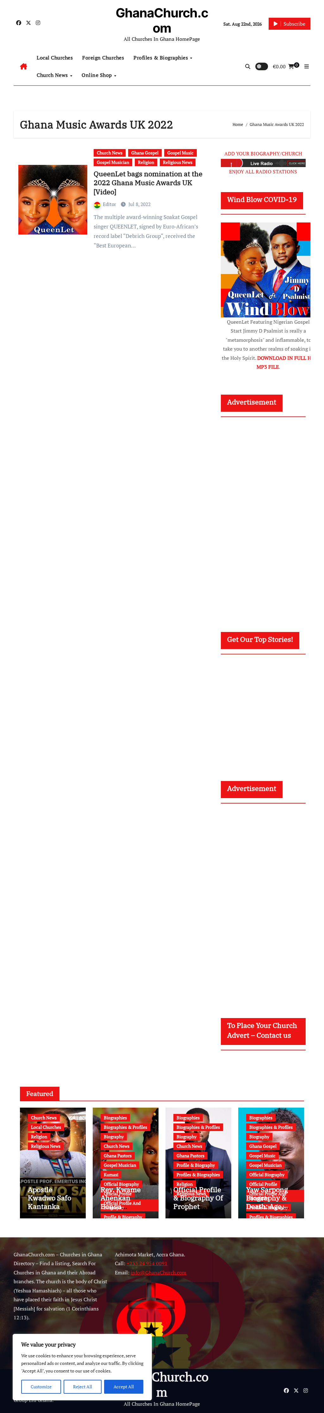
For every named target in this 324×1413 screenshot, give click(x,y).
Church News (53, 75)
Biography (114, 1137)
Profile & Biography (123, 1217)
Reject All (82, 1387)
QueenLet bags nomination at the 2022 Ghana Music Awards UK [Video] (148, 182)
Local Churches (55, 57)
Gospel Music (180, 153)
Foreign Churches (103, 57)
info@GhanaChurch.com (158, 1272)
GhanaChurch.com (162, 20)
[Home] (23, 66)
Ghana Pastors (118, 1156)
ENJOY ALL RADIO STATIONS (263, 171)
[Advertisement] (269, 518)
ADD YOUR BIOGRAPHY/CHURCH (263, 153)
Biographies (115, 1118)
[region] (82, 1367)
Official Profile (263, 1184)
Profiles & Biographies (162, 57)
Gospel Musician (113, 162)
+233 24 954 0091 (147, 1263)
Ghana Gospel (145, 153)
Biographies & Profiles (125, 1127)
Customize (41, 1387)
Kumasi (111, 1175)
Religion (146, 162)
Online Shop (97, 75)
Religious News (177, 162)
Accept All (124, 1387)
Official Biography (121, 1184)
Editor (110, 204)
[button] (306, 66)
